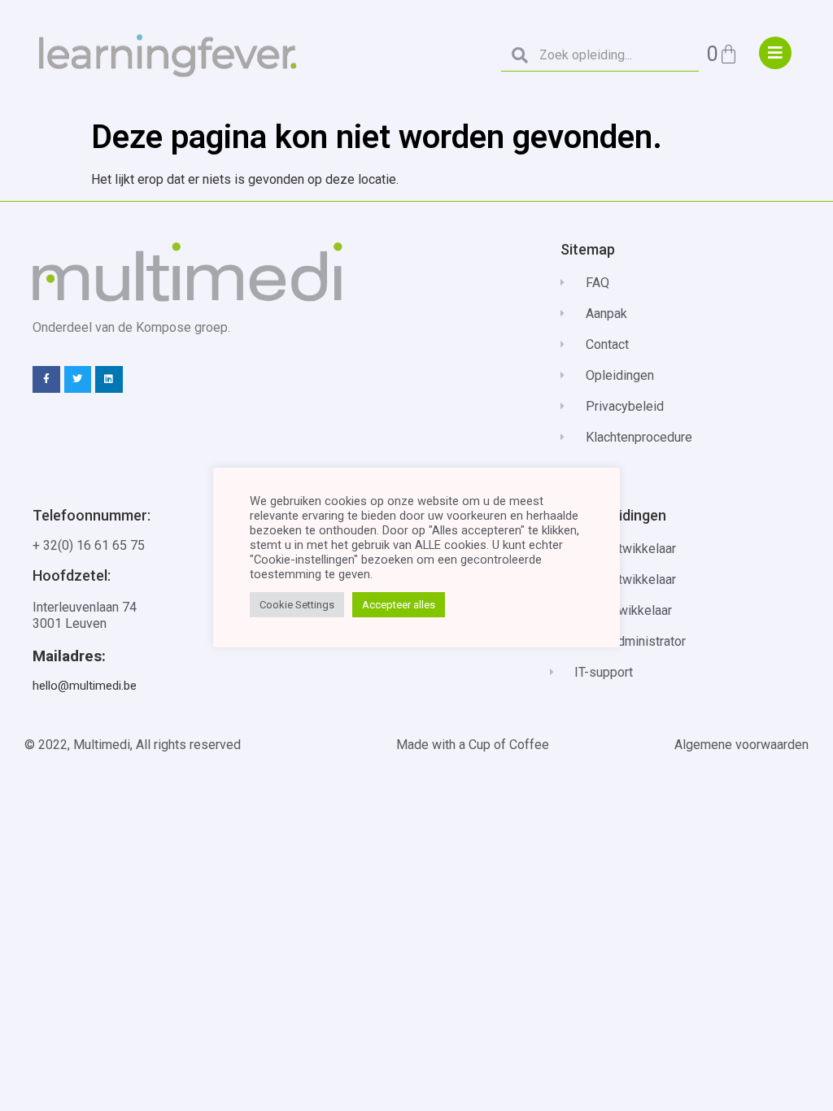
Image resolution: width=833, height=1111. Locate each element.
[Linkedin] (109, 380)
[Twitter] (78, 380)
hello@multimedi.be (85, 685)
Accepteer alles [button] (398, 605)
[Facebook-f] (46, 380)
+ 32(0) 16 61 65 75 (89, 545)
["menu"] (775, 53)
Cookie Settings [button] (296, 605)
